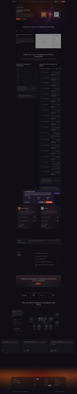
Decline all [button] (42, 202)
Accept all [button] (49, 202)
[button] (27, 202)
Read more (28, 195)
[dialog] (38, 197)
